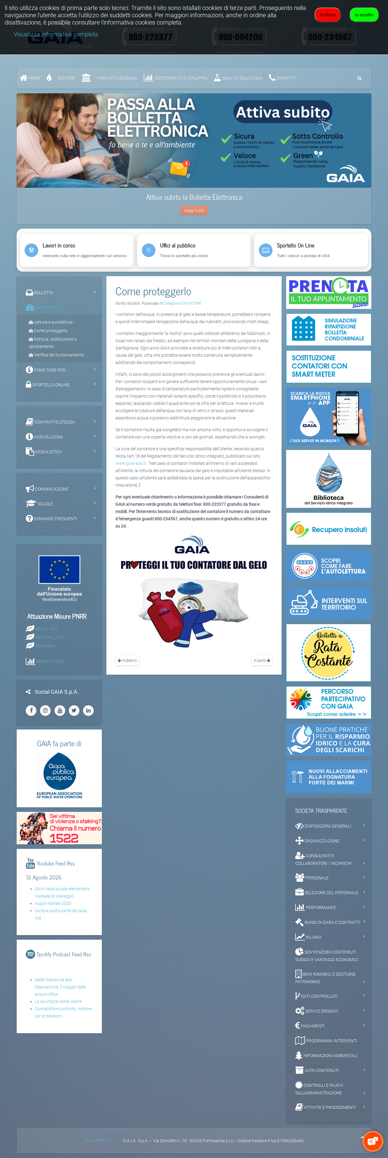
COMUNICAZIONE (51, 489)
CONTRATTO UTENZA (54, 422)
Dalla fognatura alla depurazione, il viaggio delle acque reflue (60, 987)
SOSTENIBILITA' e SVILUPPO (180, 78)
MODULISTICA (48, 451)
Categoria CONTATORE (182, 303)
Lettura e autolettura (53, 322)
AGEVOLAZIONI (48, 437)
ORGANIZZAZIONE (322, 841)
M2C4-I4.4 (45, 645)
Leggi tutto (194, 210)
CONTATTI (286, 78)
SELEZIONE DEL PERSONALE (331, 892)
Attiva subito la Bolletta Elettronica (194, 197)
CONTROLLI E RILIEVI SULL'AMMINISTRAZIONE (319, 1089)
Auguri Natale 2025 (53, 903)
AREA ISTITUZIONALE (116, 78)
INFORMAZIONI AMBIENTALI (330, 1055)
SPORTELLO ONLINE (50, 384)
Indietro (129, 660)
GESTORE (65, 78)
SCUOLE (45, 503)
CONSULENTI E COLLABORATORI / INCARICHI (323, 859)
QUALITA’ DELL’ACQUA (242, 78)
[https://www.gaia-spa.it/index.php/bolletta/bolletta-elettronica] (194, 140)
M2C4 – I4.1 (46, 628)
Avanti (260, 660)
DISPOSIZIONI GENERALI (327, 826)
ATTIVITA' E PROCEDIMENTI (329, 1107)
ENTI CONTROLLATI (319, 996)
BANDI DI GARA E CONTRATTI (332, 922)
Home (34, 78)
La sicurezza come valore (58, 1001)
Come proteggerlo (50, 330)
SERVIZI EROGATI (321, 1011)
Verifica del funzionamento (58, 354)
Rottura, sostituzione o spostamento (53, 343)
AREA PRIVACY (98, 1140)
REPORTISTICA (50, 661)
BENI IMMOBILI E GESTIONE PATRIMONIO (325, 978)
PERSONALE (316, 877)
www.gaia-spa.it (130, 463)
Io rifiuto (328, 14)
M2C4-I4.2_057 (49, 637)
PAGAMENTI (312, 1026)
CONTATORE (46, 307)
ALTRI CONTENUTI (321, 1070)
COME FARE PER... (50, 370)
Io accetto (364, 14)
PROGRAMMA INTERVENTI (331, 1040)
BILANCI (313, 937)
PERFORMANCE (320, 907)
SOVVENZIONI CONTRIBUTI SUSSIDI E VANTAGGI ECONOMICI (326, 956)
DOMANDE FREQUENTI (55, 518)
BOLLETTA (43, 292)
